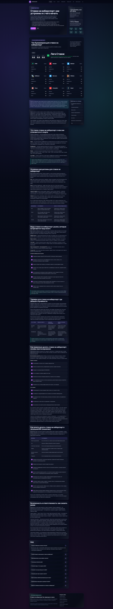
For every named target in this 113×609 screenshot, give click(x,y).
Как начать (33, 28)
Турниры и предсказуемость (75, 112)
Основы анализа (73, 115)
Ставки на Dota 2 (62, 596)
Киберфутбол (63, 1)
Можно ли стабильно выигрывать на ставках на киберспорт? (43, 585)
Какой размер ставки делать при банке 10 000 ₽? (40, 581)
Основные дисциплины (74, 107)
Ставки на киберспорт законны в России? (39, 545)
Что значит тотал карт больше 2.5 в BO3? (39, 569)
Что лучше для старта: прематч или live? (39, 573)
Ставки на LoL (62, 605)
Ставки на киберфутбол (63, 599)
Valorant (58, 1)
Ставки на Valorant (63, 597)
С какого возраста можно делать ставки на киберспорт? (42, 554)
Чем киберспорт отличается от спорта (76, 104)
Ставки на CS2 (62, 602)
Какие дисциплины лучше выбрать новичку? (39, 558)
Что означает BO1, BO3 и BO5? (37, 562)
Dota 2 (54, 1)
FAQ (38, 28)
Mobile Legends (78, 1)
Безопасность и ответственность (76, 120)
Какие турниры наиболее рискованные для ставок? (41, 577)
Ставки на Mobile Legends (64, 604)
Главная (50, 1)
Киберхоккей (69, 1)
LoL (82, 1)
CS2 (73, 1)
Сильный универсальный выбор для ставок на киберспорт (61, 56)
